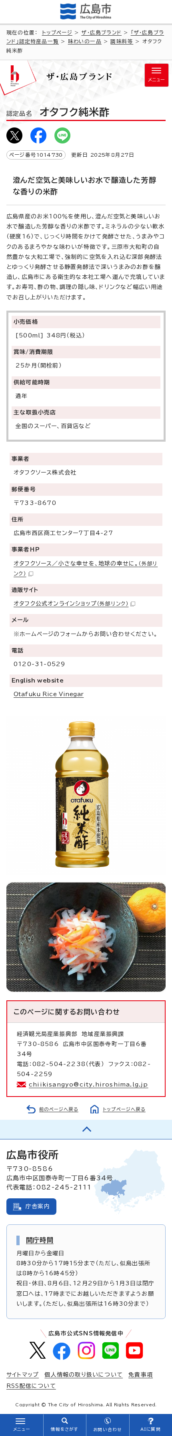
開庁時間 (40, 1240)
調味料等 (121, 41)
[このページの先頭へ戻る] (86, 1129)
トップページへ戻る (124, 1109)
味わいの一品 (85, 41)
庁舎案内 (38, 1206)
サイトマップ (22, 1374)
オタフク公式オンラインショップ (71, 603)
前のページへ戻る (58, 1109)
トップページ (57, 32)
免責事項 (140, 1374)
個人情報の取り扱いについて (83, 1374)
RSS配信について (31, 1386)
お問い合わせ (107, 1430)
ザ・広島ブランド (101, 32)
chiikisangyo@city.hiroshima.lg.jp (88, 1084)
